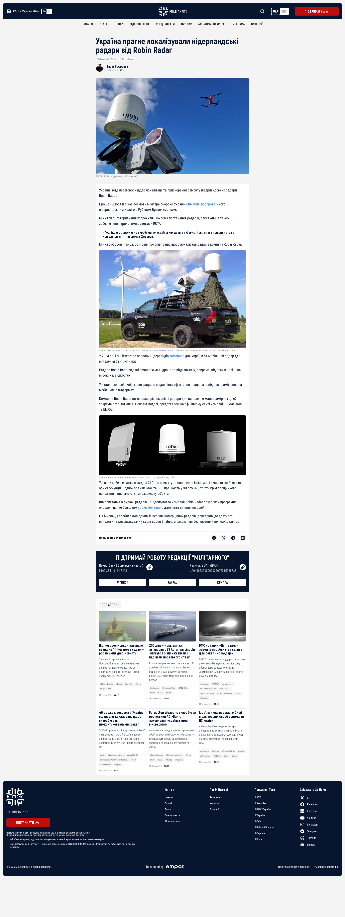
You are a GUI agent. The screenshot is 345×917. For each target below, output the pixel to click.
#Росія (119, 684)
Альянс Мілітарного (212, 24)
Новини (87, 24)
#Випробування (156, 755)
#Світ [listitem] (258, 821)
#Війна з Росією (106, 684)
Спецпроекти (165, 24)
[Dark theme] (49, 11)
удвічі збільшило (150, 507)
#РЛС (121, 59)
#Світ (152, 693)
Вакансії (257, 24)
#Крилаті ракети (207, 693)
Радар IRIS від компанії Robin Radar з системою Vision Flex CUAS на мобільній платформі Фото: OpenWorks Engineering (167, 350)
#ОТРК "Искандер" (224, 693)
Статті (103, 24)
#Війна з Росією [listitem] (264, 827)
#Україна (131, 59)
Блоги (119, 24)
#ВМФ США (183, 688)
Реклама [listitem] (215, 797)
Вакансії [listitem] (214, 809)
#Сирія (234, 756)
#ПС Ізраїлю (205, 756)
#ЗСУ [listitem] (258, 797)
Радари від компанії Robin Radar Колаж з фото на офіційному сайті (137, 477)
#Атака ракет (227, 684)
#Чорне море (105, 689)
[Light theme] (44, 11)
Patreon (122, 582)
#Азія (102, 755)
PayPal (172, 582)
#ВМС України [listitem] (263, 809)
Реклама (239, 24)
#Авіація (215, 751)
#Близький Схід (168, 688)
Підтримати (314, 11)
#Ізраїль (241, 751)
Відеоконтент (140, 24)
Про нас (186, 24)
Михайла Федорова (200, 204)
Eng (284, 11)
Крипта (222, 582)
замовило (177, 356)
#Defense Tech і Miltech (106, 59)
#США (160, 693)
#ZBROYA (215, 684)
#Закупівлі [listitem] (261, 803)
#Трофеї (169, 760)
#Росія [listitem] (259, 839)
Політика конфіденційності (293, 866)
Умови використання (326, 866)
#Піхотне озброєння (174, 755)
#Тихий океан (105, 764)
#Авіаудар (204, 751)
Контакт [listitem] (214, 803)
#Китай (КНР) (132, 755)
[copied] (149, 567)
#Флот (138, 684)
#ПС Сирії (217, 756)
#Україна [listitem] (260, 815)
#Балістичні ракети (208, 689)
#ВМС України (225, 689)
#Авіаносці (154, 688)
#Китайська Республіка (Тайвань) (114, 760)
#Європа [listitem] (260, 833)
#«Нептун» (204, 684)
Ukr (275, 11)
